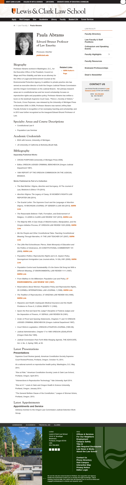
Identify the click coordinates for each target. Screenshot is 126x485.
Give (34, 19)
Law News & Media (85, 449)
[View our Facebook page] (50, 449)
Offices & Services (85, 434)
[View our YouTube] (59, 449)
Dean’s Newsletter (93, 75)
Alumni (57, 425)
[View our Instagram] (53, 449)
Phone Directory (84, 460)
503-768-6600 (99, 94)
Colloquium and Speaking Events (97, 47)
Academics (43, 19)
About (13, 2)
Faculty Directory (93, 34)
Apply (14, 19)
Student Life (73, 19)
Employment (82, 439)
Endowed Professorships (96, 68)
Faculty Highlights (93, 54)
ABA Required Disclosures (88, 446)
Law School (50, 2)
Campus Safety (83, 441)
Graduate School (73, 2)
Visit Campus (24, 19)
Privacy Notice (83, 467)
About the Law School (86, 451)
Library (54, 19)
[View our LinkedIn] (56, 449)
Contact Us (97, 84)
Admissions (17, 425)
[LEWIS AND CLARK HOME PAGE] (2, 2)
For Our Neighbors (85, 436)
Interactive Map (83, 465)
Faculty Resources (93, 61)
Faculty (63, 19)
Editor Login (82, 470)
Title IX (79, 444)
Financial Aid (44, 425)
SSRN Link (67, 217)
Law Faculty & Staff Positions (94, 40)
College (33, 2)
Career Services (87, 19)
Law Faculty (22, 25)
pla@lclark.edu (43, 55)
